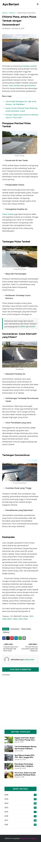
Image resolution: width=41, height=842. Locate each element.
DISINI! (22, 326)
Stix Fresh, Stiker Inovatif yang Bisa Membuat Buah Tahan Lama (25, 774)
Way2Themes (25, 838)
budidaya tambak (29, 66)
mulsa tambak (14, 85)
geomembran (29, 85)
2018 (20, 816)
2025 (20, 799)
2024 (20, 803)
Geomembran (15, 629)
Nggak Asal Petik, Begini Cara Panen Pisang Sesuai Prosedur (25, 739)
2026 (20, 795)
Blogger (34, 838)
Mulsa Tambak (26, 629)
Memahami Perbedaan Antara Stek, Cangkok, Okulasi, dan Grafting (24, 765)
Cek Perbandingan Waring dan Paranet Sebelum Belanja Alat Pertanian (25, 747)
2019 (20, 812)
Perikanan (12, 13)
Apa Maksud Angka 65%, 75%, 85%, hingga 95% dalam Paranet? (25, 756)
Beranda (5, 13)
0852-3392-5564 (20, 619)
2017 (20, 820)
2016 (20, 825)
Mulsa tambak (8, 214)
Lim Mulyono (6, 28)
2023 (20, 808)
